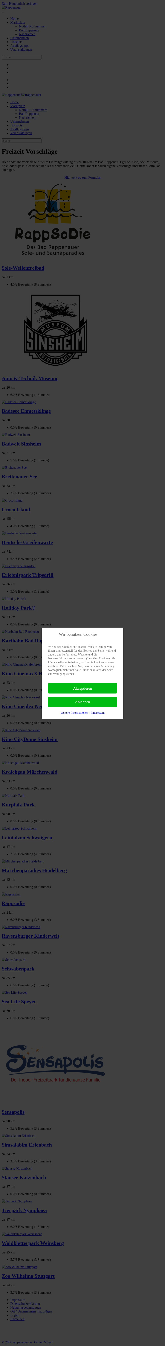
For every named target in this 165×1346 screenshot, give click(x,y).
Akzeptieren (82, 688)
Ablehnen (82, 702)
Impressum (98, 712)
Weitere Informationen (74, 712)
